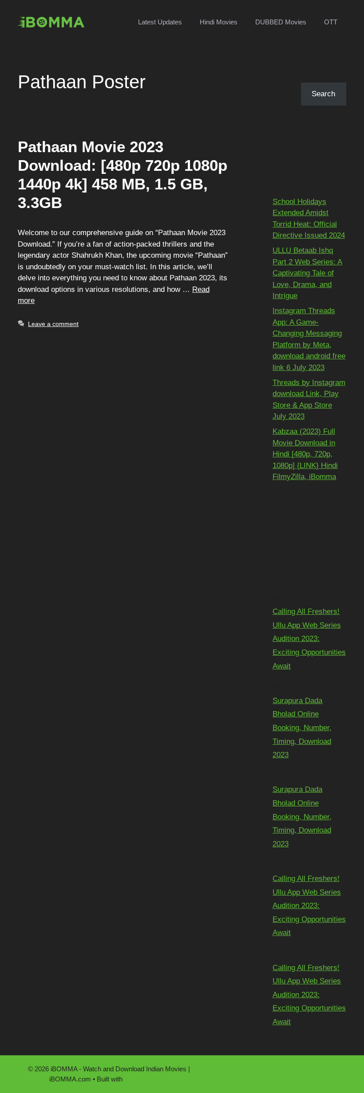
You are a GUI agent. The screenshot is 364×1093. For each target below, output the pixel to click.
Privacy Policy (302, 1079)
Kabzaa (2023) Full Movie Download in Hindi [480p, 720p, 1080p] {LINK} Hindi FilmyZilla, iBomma (305, 454)
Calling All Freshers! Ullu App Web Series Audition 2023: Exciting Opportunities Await (309, 638)
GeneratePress (146, 1079)
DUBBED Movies (280, 22)
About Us (232, 1069)
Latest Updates (160, 22)
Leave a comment (53, 323)
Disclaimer (312, 1069)
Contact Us (271, 1069)
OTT (330, 22)
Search (284, 76)
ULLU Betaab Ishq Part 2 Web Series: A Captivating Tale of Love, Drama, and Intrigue (307, 273)
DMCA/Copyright (248, 1079)
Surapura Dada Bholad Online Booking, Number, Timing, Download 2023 (302, 727)
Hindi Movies (218, 22)
